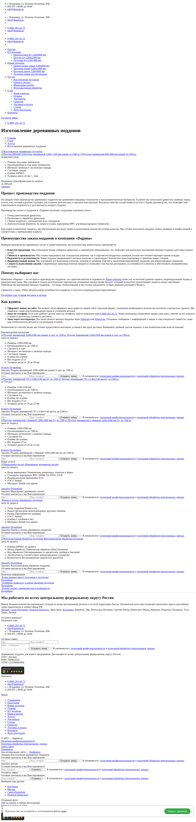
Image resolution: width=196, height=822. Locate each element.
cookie (64, 811)
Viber (24, 805)
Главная (11, 138)
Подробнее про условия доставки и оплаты (24, 295)
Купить (5, 367)
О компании (13, 700)
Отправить (36, 769)
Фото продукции (22, 110)
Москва (5, 609)
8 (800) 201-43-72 (16, 28)
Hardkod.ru (34, 752)
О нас (10, 90)
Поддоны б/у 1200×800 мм (27, 60)
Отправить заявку (68, 376)
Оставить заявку (9, 118)
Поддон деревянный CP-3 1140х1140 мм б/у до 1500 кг (90, 379)
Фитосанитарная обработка (27, 88)
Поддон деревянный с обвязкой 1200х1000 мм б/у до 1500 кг (99, 420)
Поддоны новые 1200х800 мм (29, 71)
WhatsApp (100, 319)
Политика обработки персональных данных (24, 743)
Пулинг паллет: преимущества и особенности (26, 588)
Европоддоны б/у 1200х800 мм (29, 55)
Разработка (7, 749)
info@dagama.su (15, 9)
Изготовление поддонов (26, 79)
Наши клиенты (21, 93)
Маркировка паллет (23, 85)
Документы (19, 99)
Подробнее (15, 367)
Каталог (11, 49)
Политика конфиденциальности (18, 741)
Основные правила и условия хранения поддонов (28, 582)
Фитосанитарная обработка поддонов (63, 538)
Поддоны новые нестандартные (30, 74)
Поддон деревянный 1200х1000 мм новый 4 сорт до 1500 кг (98, 335)
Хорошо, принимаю (177, 811)
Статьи (17, 107)
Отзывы (17, 96)
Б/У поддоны (14, 52)
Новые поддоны (15, 63)
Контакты (12, 112)
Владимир (68, 609)
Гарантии (18, 101)
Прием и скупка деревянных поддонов (22, 500)
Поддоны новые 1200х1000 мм (29, 68)
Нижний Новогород (17, 795)
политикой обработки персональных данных (160, 376)
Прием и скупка (21, 82)
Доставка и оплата (23, 104)
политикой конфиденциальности (117, 376)
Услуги (11, 77)
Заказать (5, 186)
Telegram (85, 319)
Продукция (13, 703)
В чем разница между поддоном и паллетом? (25, 577)
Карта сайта (7, 746)
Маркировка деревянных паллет (42, 464)
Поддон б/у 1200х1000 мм (27, 57)
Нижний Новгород (39, 609)
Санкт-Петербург (19, 609)
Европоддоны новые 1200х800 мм (31, 66)
